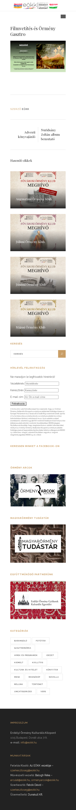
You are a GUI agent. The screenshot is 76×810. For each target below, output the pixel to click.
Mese (17, 677)
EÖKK (25, 109)
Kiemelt (18, 662)
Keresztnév (17, 390)
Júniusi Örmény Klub (31, 284)
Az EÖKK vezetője (40, 765)
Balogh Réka (42, 775)
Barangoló (20, 641)
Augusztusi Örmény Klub (34, 199)
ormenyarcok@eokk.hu (45, 780)
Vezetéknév (17, 383)
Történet (37, 684)
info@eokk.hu (29, 742)
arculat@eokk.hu (20, 780)
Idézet (50, 655)
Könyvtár (52, 670)
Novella (54, 677)
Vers (43, 691)
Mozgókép (34, 677)
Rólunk (18, 684)
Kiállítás (37, 662)
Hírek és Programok (26, 655)
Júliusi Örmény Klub (30, 242)
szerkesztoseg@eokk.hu (24, 770)
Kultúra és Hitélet (26, 670)
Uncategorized (23, 691)
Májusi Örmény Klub (30, 327)
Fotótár (41, 641)
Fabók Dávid (34, 784)
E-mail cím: (17, 396)
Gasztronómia (22, 648)
